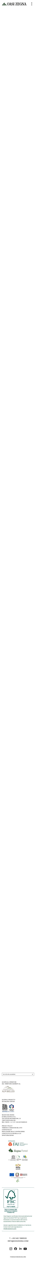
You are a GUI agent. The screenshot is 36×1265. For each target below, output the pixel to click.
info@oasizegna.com (10, 1228)
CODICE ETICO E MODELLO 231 (11, 1133)
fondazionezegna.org (18, 1257)
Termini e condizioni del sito (12, 1128)
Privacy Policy (7, 1126)
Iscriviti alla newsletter (9, 1074)
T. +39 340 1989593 (18, 1238)
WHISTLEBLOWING (8, 1135)
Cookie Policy (7, 1129)
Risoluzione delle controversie (13, 1131)
